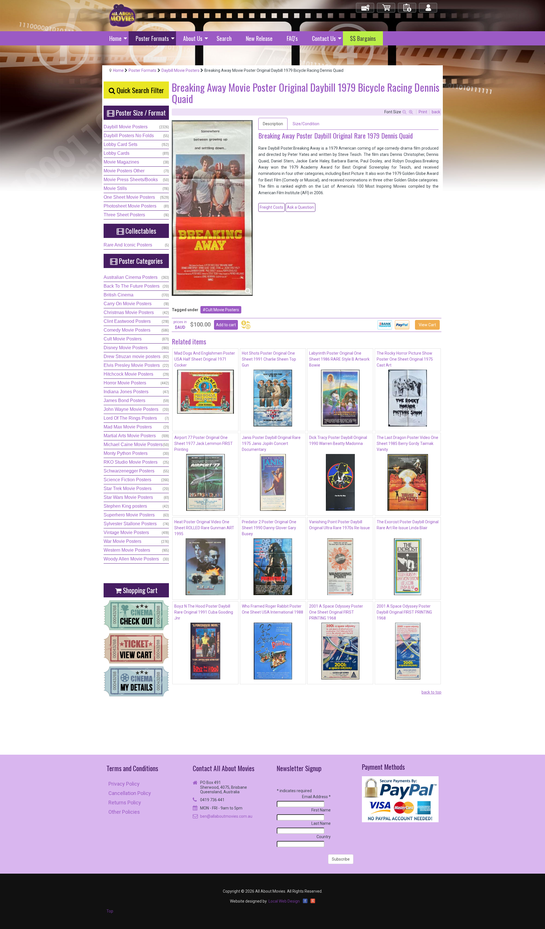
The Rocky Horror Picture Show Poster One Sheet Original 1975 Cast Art (405, 359)
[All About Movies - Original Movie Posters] (122, 15)
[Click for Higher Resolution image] (212, 208)
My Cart (386, 5)
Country (323, 836)
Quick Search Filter (139, 90)
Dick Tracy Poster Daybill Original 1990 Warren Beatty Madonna (338, 440)
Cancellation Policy (129, 793)
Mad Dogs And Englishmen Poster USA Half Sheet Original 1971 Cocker (204, 359)
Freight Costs (271, 207)
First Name (321, 810)
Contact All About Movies (223, 768)
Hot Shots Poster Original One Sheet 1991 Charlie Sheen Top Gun (269, 359)
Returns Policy (124, 802)
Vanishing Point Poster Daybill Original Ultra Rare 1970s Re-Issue (339, 525)
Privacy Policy (124, 784)
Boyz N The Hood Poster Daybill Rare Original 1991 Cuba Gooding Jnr (203, 612)
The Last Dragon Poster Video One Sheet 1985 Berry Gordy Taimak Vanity (407, 443)
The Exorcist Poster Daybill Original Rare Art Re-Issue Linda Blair (408, 525)
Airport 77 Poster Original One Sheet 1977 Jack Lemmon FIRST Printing (203, 443)
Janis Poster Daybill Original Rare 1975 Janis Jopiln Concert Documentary (271, 443)
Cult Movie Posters (222, 309)
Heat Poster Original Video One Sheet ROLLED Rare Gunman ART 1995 (204, 528)
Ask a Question (300, 207)
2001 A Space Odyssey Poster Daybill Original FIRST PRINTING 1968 (404, 612)
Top (109, 911)
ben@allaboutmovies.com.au (226, 816)
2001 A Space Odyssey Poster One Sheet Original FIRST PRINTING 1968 (336, 612)
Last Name (321, 823)
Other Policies (124, 812)
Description (273, 124)
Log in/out (428, 5)
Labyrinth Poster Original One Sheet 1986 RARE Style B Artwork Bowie (339, 359)
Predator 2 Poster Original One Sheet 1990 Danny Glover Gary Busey (269, 528)
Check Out (365, 5)
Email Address (316, 796)
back (436, 112)
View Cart (427, 325)
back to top (431, 692)
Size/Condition (306, 124)
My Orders (407, 5)
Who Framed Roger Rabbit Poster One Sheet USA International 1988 (272, 609)
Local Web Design (284, 901)
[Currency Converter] (245, 324)
